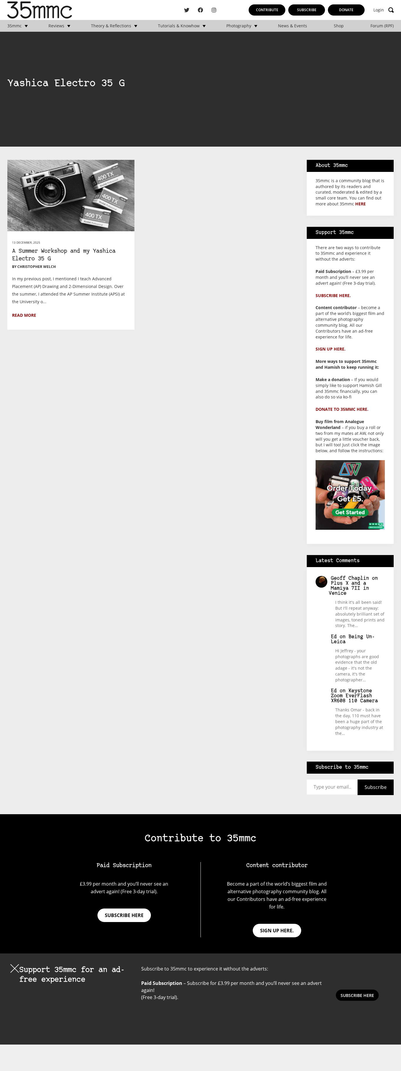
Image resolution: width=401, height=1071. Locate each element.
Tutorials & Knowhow (179, 26)
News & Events (292, 26)
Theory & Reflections (111, 26)
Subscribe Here (357, 995)
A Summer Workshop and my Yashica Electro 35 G (63, 255)
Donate (346, 9)
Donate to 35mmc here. (342, 409)
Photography (238, 26)
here (360, 204)
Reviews (56, 26)
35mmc (14, 26)
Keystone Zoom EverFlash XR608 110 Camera (354, 695)
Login (378, 10)
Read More (24, 315)
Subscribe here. (333, 295)
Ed (334, 636)
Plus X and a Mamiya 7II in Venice (349, 588)
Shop (339, 26)
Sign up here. (331, 349)
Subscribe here (124, 915)
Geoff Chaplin (350, 578)
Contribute (267, 9)
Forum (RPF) (382, 26)
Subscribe (306, 9)
